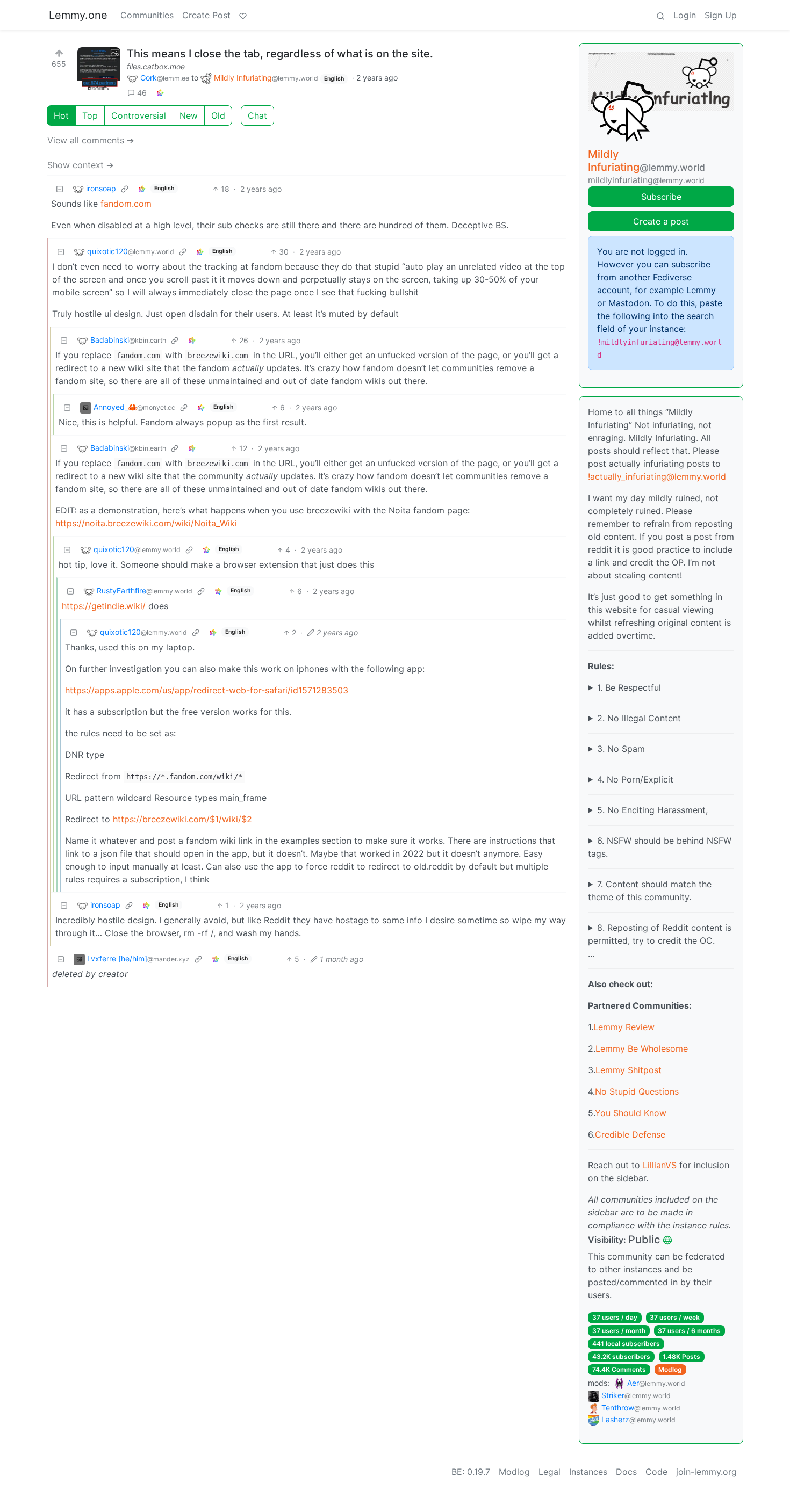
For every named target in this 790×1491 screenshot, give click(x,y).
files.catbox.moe (156, 66)
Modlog (670, 1369)
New (188, 115)
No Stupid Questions (637, 1091)
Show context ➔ (80, 165)
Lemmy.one (78, 15)
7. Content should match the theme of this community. (650, 890)
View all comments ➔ (90, 140)
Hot (61, 115)
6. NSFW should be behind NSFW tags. (659, 847)
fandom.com (126, 203)
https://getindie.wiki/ (104, 605)
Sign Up (721, 15)
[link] (160, 92)
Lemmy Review (624, 1027)
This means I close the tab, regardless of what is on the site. (280, 53)
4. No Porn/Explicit (635, 779)
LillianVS (660, 1165)
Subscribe (661, 196)
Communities (147, 15)
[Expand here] (98, 68)
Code (656, 1471)
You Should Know (630, 1113)
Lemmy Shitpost (628, 1070)
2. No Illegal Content (639, 718)
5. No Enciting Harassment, (652, 810)
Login (684, 15)
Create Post (206, 15)
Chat (257, 115)
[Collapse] (59, 188)
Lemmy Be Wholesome (641, 1048)
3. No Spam (621, 748)
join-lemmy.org (706, 1471)
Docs (626, 1471)
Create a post (661, 221)
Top (90, 115)
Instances (588, 1471)
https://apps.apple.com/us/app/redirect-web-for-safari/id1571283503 (206, 690)
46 (142, 92)
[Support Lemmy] (243, 15)
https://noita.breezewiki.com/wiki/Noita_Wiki (146, 523)
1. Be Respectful (629, 687)
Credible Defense (630, 1134)
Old (218, 115)
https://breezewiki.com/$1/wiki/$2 (182, 819)
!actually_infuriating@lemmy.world (657, 476)
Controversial (138, 115)
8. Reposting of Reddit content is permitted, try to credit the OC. (659, 934)
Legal (549, 1471)
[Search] (660, 15)
